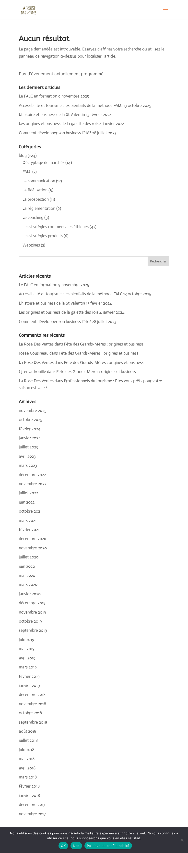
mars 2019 (28, 667)
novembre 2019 (32, 612)
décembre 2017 (32, 804)
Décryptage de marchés (43, 162)
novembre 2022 (32, 483)
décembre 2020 (32, 538)
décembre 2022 (32, 474)
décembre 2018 (32, 694)
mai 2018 (27, 758)
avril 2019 (27, 658)
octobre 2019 (30, 621)
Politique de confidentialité (108, 846)
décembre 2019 (32, 603)
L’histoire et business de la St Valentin (52, 114)
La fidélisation (35, 190)
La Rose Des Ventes (36, 344)
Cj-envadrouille (32, 371)
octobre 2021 (30, 511)
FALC (27, 171)
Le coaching (33, 217)
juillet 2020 (28, 557)
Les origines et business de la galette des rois (58, 123)
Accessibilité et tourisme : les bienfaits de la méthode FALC (70, 105)
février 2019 (29, 676)
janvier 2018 (29, 795)
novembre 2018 (32, 703)
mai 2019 (27, 648)
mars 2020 (28, 584)
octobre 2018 (30, 713)
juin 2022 (27, 502)
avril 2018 (27, 768)
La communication (39, 181)
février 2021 (29, 529)
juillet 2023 (28, 447)
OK (63, 846)
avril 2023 (27, 456)
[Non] (181, 840)
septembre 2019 (33, 630)
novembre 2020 (33, 548)
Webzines (31, 245)
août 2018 (27, 731)
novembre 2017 (32, 813)
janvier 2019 (29, 685)
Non (76, 846)
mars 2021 (27, 520)
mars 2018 (28, 777)
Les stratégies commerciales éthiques (56, 226)
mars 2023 (28, 465)
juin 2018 (26, 749)
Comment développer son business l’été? (55, 133)
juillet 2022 (28, 492)
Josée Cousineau (33, 353)
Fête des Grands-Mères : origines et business (103, 344)
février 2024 (29, 429)
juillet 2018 (28, 740)
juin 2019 (26, 639)
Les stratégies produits (43, 235)
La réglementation (39, 208)
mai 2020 (27, 575)
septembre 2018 (33, 722)
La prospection (36, 199)
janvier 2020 (30, 593)
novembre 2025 (32, 410)
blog (23, 155)
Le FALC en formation (38, 96)
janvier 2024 (30, 438)
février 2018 (29, 786)
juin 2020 (27, 566)
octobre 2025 (30, 419)
